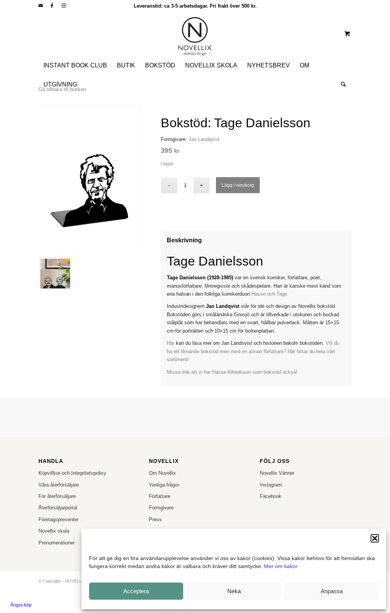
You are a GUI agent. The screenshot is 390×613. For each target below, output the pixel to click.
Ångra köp (21, 605)
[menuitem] (75, 65)
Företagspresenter (58, 519)
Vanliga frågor (164, 485)
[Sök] (341, 84)
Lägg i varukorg (238, 185)
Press (155, 519)
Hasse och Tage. (270, 294)
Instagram (271, 485)
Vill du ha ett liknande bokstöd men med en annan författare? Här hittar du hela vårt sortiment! (253, 351)
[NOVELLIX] (195, 33)
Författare (159, 496)
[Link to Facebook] (52, 5)
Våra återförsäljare (58, 485)
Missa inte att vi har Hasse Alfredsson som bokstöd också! (232, 372)
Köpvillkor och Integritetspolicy (72, 473)
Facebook (270, 496)
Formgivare (161, 508)
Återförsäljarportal (57, 508)
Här (170, 343)
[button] (375, 538)
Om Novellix (162, 473)
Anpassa (332, 591)
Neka (234, 591)
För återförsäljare (57, 496)
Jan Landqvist (204, 139)
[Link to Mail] (40, 5)
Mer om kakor (280, 566)
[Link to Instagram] (63, 5)
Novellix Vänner (277, 473)
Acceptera (136, 591)
